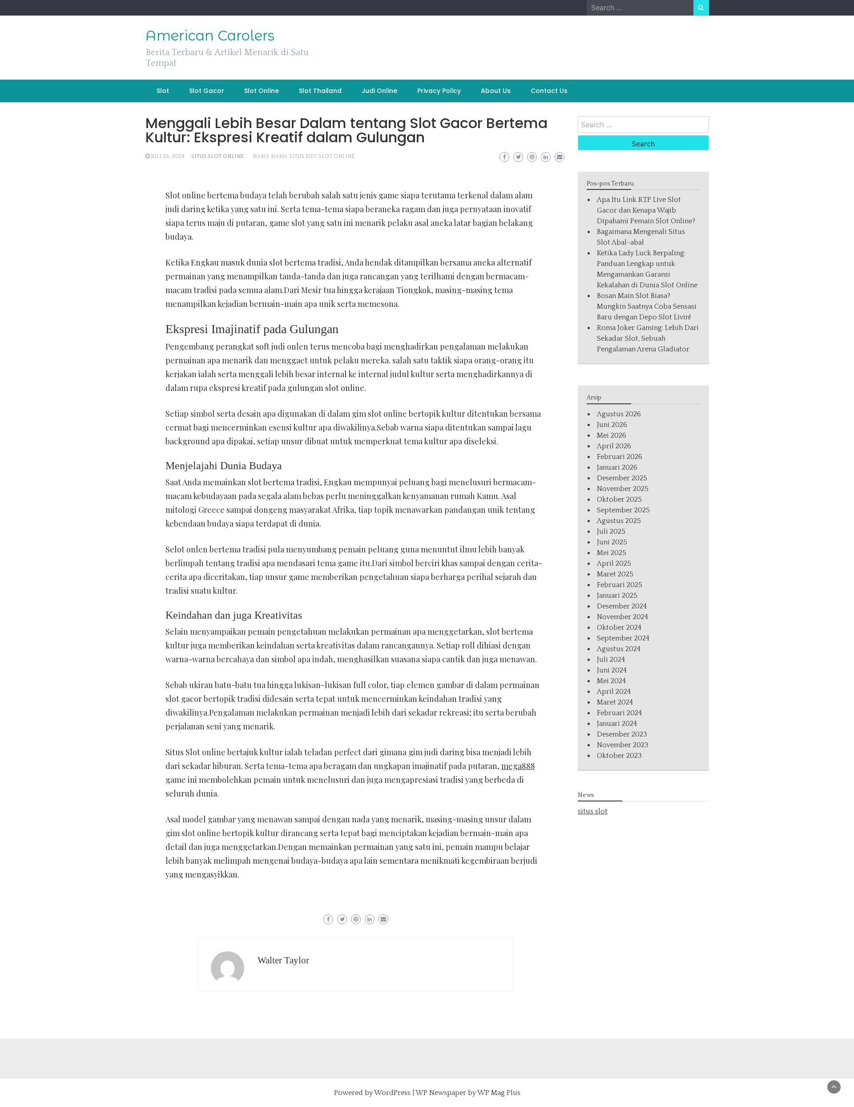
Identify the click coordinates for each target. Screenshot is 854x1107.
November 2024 (622, 617)
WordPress (392, 1093)
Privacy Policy (439, 90)
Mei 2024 (611, 681)
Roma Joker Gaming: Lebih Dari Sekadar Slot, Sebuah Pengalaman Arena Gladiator (648, 338)
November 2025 (623, 489)
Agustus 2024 (618, 649)
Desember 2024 (622, 606)
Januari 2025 (617, 596)
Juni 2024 (612, 670)
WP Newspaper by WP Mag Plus (467, 1093)
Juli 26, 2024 (168, 156)
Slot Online (261, 90)
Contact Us (549, 90)
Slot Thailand (320, 90)
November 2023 (623, 745)
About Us (496, 90)
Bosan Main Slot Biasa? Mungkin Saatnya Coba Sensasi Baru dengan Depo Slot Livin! (647, 306)
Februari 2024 (619, 713)
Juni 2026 (612, 425)
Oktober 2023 (619, 756)
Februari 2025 (619, 585)
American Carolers (209, 35)
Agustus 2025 (619, 521)
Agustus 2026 (619, 414)
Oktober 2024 (619, 628)
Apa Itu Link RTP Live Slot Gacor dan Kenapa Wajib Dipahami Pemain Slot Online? (646, 210)
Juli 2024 (611, 660)
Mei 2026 (611, 435)
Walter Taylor (283, 960)
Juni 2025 (612, 542)
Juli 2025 (611, 531)
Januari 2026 (617, 467)
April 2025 (614, 564)
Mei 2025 (611, 553)
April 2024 (614, 692)
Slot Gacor (206, 90)
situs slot (593, 811)
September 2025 (623, 510)
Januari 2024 (617, 724)
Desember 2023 (622, 734)
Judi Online (379, 90)
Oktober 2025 (619, 499)
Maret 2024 (615, 702)
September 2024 (623, 638)
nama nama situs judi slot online (303, 156)
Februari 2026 (619, 457)
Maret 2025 (615, 574)
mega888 (518, 766)
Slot (163, 90)
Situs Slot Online (217, 156)
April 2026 (614, 446)
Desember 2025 (622, 478)
